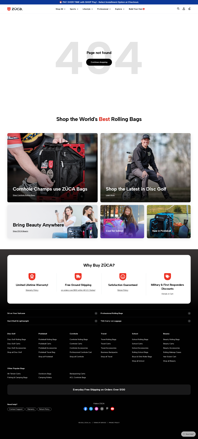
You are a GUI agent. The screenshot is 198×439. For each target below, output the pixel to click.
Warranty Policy (32, 290)
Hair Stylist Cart (169, 357)
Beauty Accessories (171, 348)
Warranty (30, 409)
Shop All (59, 9)
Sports (73, 9)
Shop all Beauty (169, 361)
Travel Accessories (108, 348)
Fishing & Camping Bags (17, 377)
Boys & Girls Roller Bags (142, 357)
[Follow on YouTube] (112, 410)
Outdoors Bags (44, 374)
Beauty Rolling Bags (171, 339)
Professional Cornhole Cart (81, 352)
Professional (102, 9)
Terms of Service (100, 422)
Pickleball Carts (44, 344)
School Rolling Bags (140, 339)
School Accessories (140, 348)
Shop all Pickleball (45, 357)
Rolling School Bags (140, 352)
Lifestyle (86, 9)
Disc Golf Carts (13, 344)
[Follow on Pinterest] (107, 408)
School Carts (137, 344)
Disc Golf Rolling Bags (16, 339)
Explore (118, 9)
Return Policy (122, 290)
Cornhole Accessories (79, 348)
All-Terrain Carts (14, 374)
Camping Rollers (45, 377)
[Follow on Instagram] (96, 410)
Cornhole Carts (76, 344)
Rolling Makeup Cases (172, 352)
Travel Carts (106, 344)
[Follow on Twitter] (91, 410)
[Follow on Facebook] (85, 410)
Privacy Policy (114, 422)
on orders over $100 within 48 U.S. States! (78, 290)
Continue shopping (99, 62)
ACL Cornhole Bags (78, 377)
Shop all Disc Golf (14, 352)
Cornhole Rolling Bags (79, 339)
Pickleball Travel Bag (46, 352)
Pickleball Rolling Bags (47, 339)
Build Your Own (135, 9)
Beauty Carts (168, 344)
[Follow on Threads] (102, 410)
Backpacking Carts (77, 374)
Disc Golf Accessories (16, 348)
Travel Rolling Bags (108, 339)
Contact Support (16, 409)
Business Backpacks (109, 352)
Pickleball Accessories (47, 348)
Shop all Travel (106, 357)
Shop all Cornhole (77, 357)
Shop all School (138, 361)
